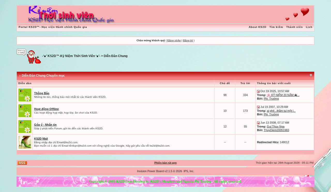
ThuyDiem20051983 (276, 130)
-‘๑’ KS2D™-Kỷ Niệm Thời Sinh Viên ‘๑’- (71, 56)
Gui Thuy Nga (275, 126)
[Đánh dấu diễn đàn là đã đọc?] (24, 94)
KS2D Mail (41, 138)
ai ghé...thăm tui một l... (281, 110)
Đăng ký (188, 40)
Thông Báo (41, 93)
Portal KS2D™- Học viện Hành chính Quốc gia (53, 27)
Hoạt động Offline (46, 108)
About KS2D (257, 27)
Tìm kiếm (276, 27)
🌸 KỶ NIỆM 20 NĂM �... (283, 95)
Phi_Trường (271, 98)
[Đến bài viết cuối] (258, 91)
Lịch (309, 27)
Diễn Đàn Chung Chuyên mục (43, 75)
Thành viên (294, 27)
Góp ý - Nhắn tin (45, 124)
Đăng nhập (174, 40)
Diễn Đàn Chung (115, 56)
